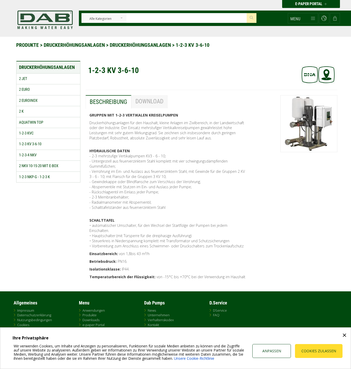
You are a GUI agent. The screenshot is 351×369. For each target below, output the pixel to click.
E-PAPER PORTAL (309, 4)
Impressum (25, 310)
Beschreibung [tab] (108, 101)
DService (220, 310)
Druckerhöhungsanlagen (75, 45)
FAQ (216, 315)
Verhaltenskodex (161, 320)
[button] (303, 18)
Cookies (23, 324)
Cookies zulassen (318, 350)
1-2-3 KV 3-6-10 (192, 45)
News (152, 310)
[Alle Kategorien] (100, 19)
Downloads (90, 320)
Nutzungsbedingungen (34, 320)
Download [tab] (149, 101)
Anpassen (271, 350)
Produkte (28, 45)
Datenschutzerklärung (34, 315)
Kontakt (153, 324)
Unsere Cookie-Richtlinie (194, 358)
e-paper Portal (93, 324)
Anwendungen (93, 310)
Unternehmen (159, 315)
